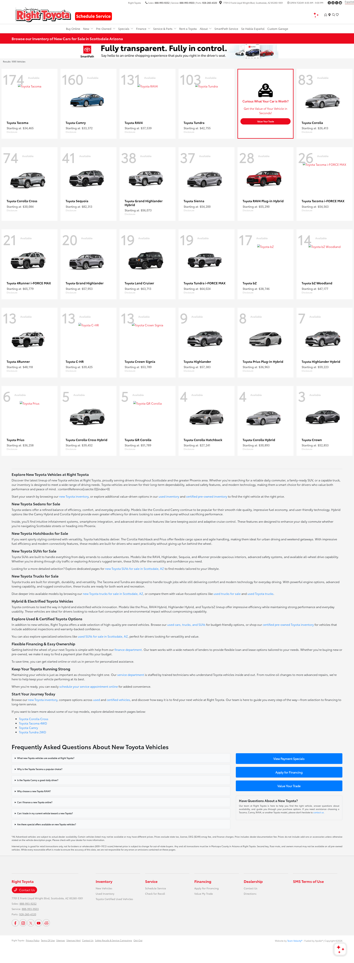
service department (130, 674)
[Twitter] (336, 2)
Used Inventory (105, 893)
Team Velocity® (294, 940)
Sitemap (60, 940)
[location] (220, 3)
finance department (128, 649)
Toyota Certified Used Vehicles (114, 899)
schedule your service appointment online (88, 686)
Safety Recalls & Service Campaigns (113, 940)
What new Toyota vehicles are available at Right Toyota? (45, 757)
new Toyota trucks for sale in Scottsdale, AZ (113, 593)
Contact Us (26, 890)
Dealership (253, 881)
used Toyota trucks (260, 593)
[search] (333, 15)
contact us (318, 812)
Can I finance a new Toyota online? (34, 802)
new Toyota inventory (73, 496)
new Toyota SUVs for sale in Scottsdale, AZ (134, 568)
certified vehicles (118, 699)
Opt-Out (137, 940)
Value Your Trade (265, 121)
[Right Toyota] (43, 14)
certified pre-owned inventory (206, 496)
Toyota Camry (28, 727)
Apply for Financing (289, 772)
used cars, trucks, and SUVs (186, 624)
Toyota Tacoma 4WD (33, 723)
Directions (250, 893)
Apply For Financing (206, 888)
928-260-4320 (209, 2)
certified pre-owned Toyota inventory (288, 624)
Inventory (104, 881)
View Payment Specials (289, 758)
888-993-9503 (187, 2)
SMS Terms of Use (308, 881)
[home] (326, 15)
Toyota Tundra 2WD (32, 732)
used (96, 699)
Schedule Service (155, 888)
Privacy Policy (32, 940)
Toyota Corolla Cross (33, 719)
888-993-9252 (162, 2)
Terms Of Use (48, 940)
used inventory (169, 496)
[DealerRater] (46, 923)
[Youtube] (340, 2)
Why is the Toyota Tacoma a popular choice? (39, 769)
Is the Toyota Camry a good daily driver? (37, 780)
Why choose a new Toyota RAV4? (34, 791)
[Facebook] (329, 2)
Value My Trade (203, 893)
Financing (202, 881)
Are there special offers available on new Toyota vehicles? (46, 824)
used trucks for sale (227, 593)
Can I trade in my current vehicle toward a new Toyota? (45, 813)
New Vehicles (104, 888)
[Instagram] (333, 2)
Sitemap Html (73, 940)
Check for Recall (155, 893)
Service (151, 881)
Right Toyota (18, 940)
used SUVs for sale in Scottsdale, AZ (103, 636)
